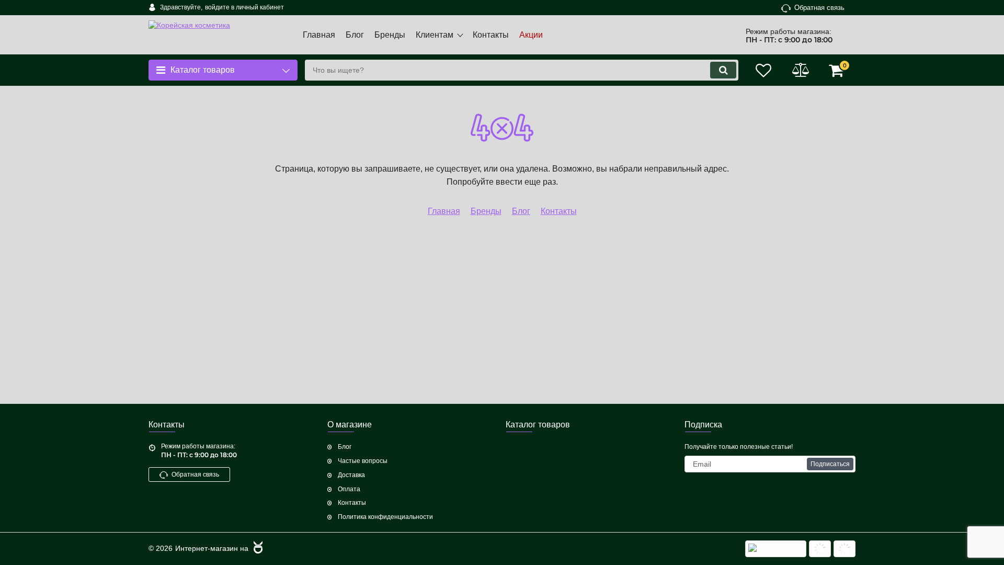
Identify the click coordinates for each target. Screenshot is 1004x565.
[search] (723, 70)
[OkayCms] (257, 549)
